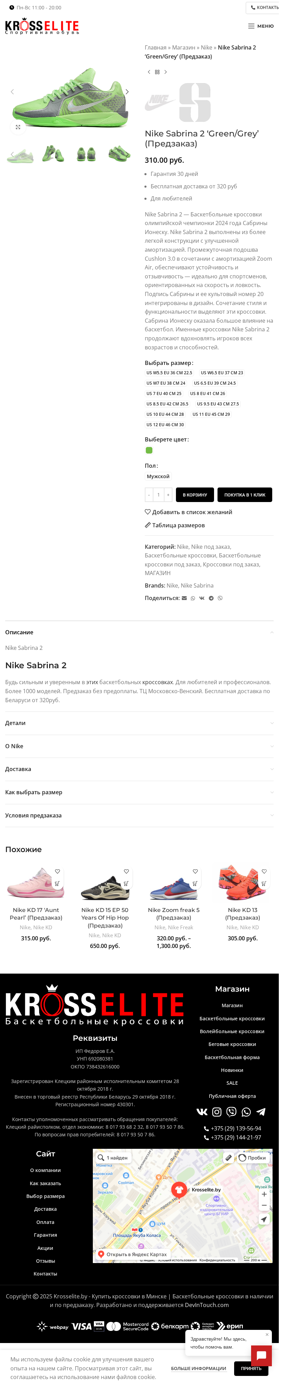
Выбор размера (45, 1196)
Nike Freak (180, 927)
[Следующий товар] (165, 72)
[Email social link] (184, 598)
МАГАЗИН (158, 573)
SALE (232, 1083)
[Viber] (220, 598)
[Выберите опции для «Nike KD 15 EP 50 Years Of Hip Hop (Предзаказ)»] (127, 884)
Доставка (45, 1209)
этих (92, 682)
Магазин (183, 47)
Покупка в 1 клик (244, 495)
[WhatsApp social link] (193, 598)
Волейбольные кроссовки (232, 1031)
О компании (45, 1170)
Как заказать (45, 1183)
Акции (45, 1248)
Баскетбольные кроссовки (180, 555)
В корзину (195, 495)
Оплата (45, 1222)
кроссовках (157, 682)
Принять (251, 1368)
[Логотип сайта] (42, 25)
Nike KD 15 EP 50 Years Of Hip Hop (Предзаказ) (105, 918)
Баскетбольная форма (232, 1057)
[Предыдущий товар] (149, 72)
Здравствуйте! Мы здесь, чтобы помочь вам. (229, 1340)
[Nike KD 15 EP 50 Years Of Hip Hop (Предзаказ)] (105, 882)
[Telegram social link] (211, 598)
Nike (206, 47)
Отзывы (45, 1261)
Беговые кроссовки (232, 1044)
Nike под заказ (210, 547)
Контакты (45, 1273)
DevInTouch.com (207, 1305)
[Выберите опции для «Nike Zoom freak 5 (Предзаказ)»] (195, 884)
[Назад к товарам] (157, 72)
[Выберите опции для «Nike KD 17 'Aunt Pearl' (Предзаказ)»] (58, 884)
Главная (156, 47)
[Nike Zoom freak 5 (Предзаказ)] (174, 882)
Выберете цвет (166, 439)
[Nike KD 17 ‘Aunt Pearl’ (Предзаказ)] (36, 882)
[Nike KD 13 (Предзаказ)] (243, 882)
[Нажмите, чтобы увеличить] (18, 127)
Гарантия (45, 1235)
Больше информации (199, 1368)
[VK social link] (202, 598)
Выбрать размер (168, 363)
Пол (150, 465)
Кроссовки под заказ (231, 564)
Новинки (232, 1070)
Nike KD (42, 927)
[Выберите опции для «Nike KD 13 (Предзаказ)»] (264, 884)
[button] (12, 92)
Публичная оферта (232, 1096)
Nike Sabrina (197, 585)
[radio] (169, 372)
